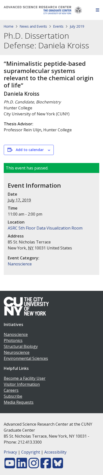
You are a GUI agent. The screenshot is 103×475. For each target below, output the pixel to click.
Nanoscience (20, 264)
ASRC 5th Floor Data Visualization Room (45, 228)
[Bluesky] (58, 466)
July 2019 (77, 26)
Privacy (10, 452)
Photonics (13, 340)
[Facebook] (46, 466)
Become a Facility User (25, 378)
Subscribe (13, 396)
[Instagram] (34, 466)
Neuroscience (17, 352)
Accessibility (55, 452)
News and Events (33, 26)
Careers (11, 390)
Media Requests (19, 402)
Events (58, 26)
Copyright (30, 452)
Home (9, 26)
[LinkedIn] (22, 466)
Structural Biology (21, 346)
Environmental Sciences (26, 358)
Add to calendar (30, 149)
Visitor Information (22, 384)
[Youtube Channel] (10, 466)
